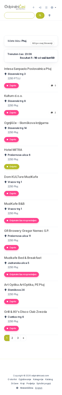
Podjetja (31, 383)
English (38, 388)
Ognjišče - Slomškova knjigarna (26, 123)
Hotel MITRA (13, 150)
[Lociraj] (49, 15)
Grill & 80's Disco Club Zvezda (25, 312)
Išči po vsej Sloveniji (42, 43)
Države (14, 383)
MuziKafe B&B (14, 203)
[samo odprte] (56, 15)
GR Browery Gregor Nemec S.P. (26, 231)
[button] (53, 7)
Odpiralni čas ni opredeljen (22, 220)
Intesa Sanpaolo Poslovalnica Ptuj (27, 69)
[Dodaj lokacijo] (33, 7)
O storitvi (12, 379)
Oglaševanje (25, 379)
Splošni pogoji (44, 383)
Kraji (22, 383)
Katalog (49, 379)
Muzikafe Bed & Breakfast (23, 258)
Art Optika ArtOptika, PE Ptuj (24, 284)
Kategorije (38, 379)
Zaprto (12, 85)
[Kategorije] (46, 7)
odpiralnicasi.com (40, 375)
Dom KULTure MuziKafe (21, 177)
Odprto (13, 166)
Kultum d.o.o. (13, 96)
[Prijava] (40, 7)
